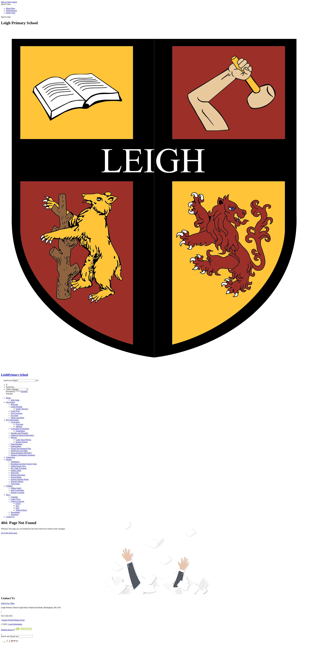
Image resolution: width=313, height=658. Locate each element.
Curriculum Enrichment (20, 429)
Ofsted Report (11, 11)
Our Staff (14, 415)
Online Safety (16, 470)
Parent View (10, 13)
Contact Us (10, 517)
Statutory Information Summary (23, 455)
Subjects (19, 426)
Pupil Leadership (17, 490)
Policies (14, 437)
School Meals (16, 477)
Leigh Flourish (16, 407)
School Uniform (17, 482)
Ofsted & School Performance (22, 435)
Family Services (22, 409)
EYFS (18, 504)
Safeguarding (16, 446)
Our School (10, 402)
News (8, 495)
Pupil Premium (16, 444)
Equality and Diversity (19, 433)
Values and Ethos (17, 418)
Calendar (14, 497)
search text (8, 380)
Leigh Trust (15, 411)
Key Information (12, 420)
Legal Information (15, 624)
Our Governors (16, 413)
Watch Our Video (8, 603)
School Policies (22, 442)
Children (9, 486)
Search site (5, 636)
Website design (7, 630)
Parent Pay (15, 473)
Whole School (21, 510)
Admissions (10, 457)
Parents (8, 459)
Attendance (15, 462)
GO (36, 380)
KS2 (17, 508)
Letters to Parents (17, 501)
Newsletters (15, 512)
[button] (11, 17)
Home (8, 398)
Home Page (10, 8)
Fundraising (20, 431)
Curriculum (15, 422)
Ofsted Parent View (18, 466)
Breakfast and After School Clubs (24, 464)
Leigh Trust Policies (23, 440)
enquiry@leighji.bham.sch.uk (13, 620)
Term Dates (15, 484)
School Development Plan (21, 448)
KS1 (17, 506)
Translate (24, 391)
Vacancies (14, 515)
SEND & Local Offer (19, 451)
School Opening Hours (20, 479)
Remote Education (18, 475)
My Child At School (18, 468)
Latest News (15, 499)
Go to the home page (9, 533)
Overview (19, 424)
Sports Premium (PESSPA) (21, 453)
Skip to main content (9, 2)
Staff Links (15, 400)
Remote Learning (17, 493)
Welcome (14, 404)
